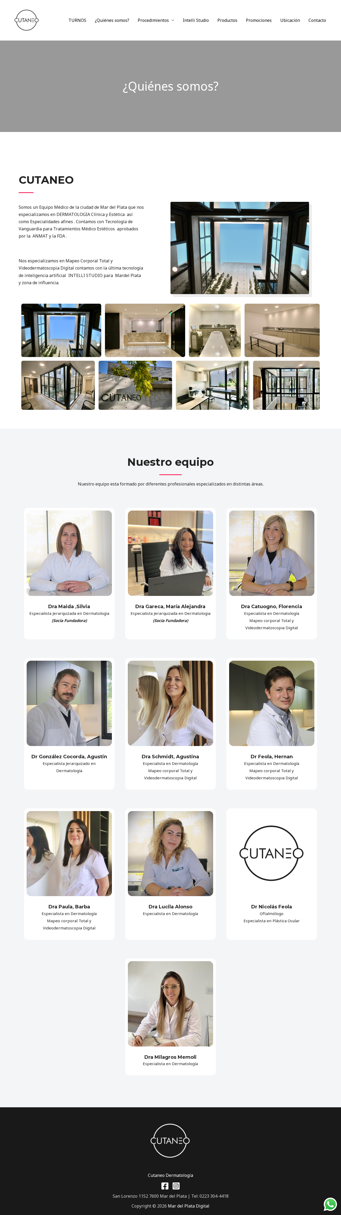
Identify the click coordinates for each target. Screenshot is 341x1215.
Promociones (259, 20)
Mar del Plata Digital (188, 1206)
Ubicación (290, 20)
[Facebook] (165, 1186)
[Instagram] (176, 1186)
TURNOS (77, 20)
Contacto (317, 20)
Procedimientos (153, 20)
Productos (227, 20)
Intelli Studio (196, 20)
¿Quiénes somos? (112, 20)
